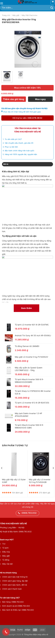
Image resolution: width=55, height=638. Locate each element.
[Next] (49, 49)
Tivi (3, 544)
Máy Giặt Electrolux (29, 15)
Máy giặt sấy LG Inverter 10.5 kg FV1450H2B (39, 480)
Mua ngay (40, 99)
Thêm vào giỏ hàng (13, 99)
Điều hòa (6, 552)
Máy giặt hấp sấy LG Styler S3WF (14, 480)
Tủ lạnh (5, 548)
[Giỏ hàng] (52, 2)
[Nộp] (51, 7)
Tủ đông (5, 560)
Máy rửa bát (7, 564)
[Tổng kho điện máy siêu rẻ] (27, 2)
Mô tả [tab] (5, 164)
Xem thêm (26, 308)
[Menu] (1, 3)
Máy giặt (15, 15)
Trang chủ (6, 15)
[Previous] (5, 49)
